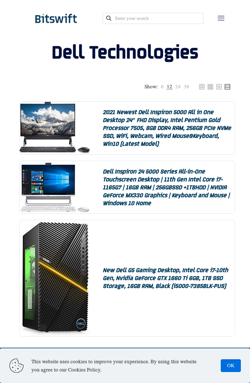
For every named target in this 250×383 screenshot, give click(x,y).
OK (230, 365)
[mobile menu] (221, 18)
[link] (162, 87)
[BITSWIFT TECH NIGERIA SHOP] (56, 18)
